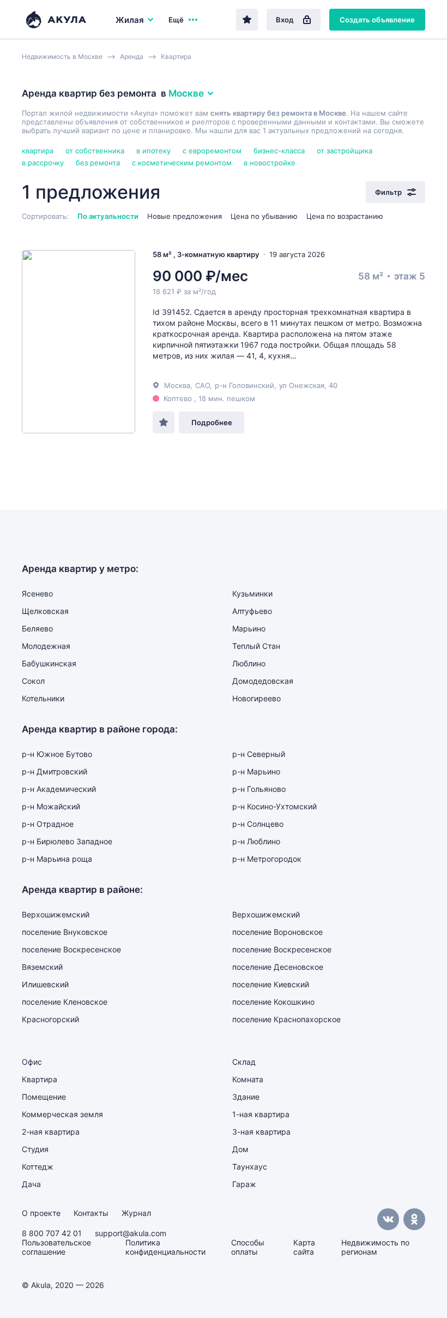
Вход (285, 19)
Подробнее (211, 422)
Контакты (91, 1213)
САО (202, 385)
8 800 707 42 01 (52, 1233)
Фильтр (388, 192)
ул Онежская (301, 385)
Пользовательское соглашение (56, 1247)
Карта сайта (304, 1247)
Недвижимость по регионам (375, 1247)
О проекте (41, 1213)
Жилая (130, 20)
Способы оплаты (247, 1247)
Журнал (136, 1213)
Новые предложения (184, 216)
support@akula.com (130, 1233)
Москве (186, 93)
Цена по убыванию (264, 216)
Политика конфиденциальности (165, 1247)
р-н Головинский (244, 385)
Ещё (176, 19)
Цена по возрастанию (344, 216)
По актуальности (107, 216)
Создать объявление (377, 19)
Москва (177, 385)
